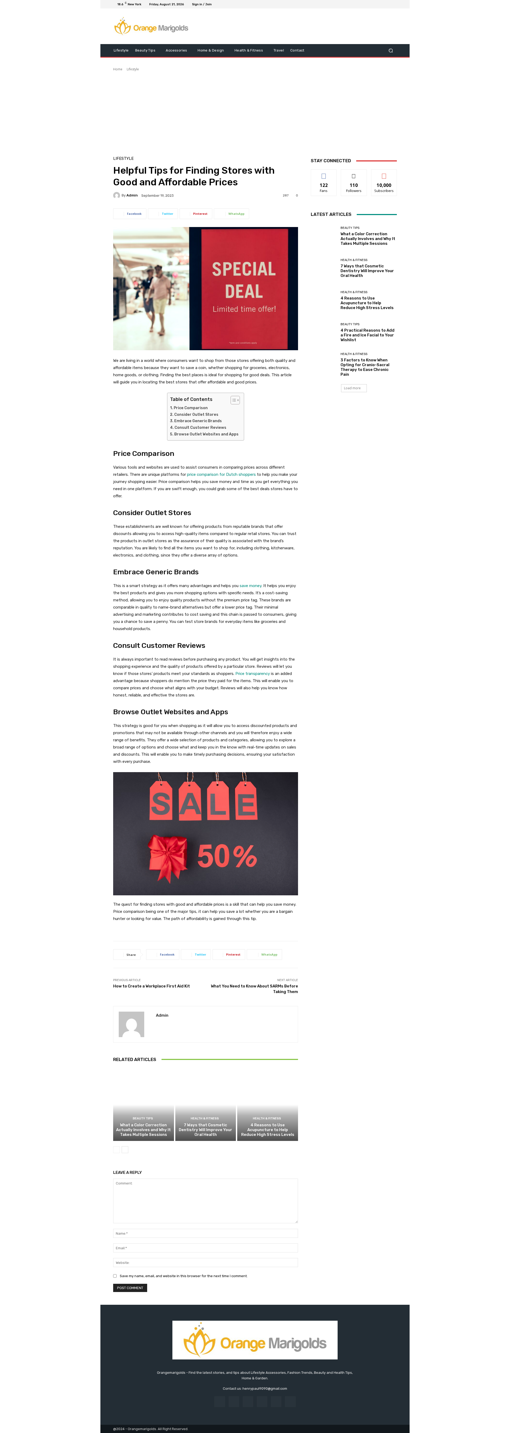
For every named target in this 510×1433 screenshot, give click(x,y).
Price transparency (252, 673)
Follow (354, 174)
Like (324, 174)
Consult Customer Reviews (200, 427)
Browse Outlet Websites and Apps (206, 434)
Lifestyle (133, 69)
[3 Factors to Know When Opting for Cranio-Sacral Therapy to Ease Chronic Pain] (324, 365)
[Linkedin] (248, 1401)
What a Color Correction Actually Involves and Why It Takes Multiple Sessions (143, 1130)
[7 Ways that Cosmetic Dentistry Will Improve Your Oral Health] (205, 1104)
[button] (390, 50)
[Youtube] (393, 4)
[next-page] (125, 1149)
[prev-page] (116, 1149)
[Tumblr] (276, 1401)
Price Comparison (191, 408)
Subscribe (384, 174)
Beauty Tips (143, 1118)
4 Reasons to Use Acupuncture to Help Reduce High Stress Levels (267, 1130)
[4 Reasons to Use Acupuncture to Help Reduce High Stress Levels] (267, 1104)
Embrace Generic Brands (198, 421)
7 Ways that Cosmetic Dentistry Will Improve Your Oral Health (205, 1130)
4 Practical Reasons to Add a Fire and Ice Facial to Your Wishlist (367, 335)
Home (117, 69)
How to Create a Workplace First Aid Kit (151, 986)
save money (250, 585)
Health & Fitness (205, 1118)
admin (132, 195)
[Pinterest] (262, 1401)
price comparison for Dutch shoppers (221, 474)
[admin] (117, 195)
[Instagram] (374, 4)
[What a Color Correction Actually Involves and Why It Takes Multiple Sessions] (143, 1104)
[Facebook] (368, 4)
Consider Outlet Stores (196, 414)
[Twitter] (381, 4)
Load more (352, 388)
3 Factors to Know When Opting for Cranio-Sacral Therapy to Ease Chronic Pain (365, 367)
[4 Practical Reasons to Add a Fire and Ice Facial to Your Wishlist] (324, 332)
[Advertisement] (255, 111)
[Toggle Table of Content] (233, 400)
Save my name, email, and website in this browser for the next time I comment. (184, 1276)
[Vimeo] (387, 4)
